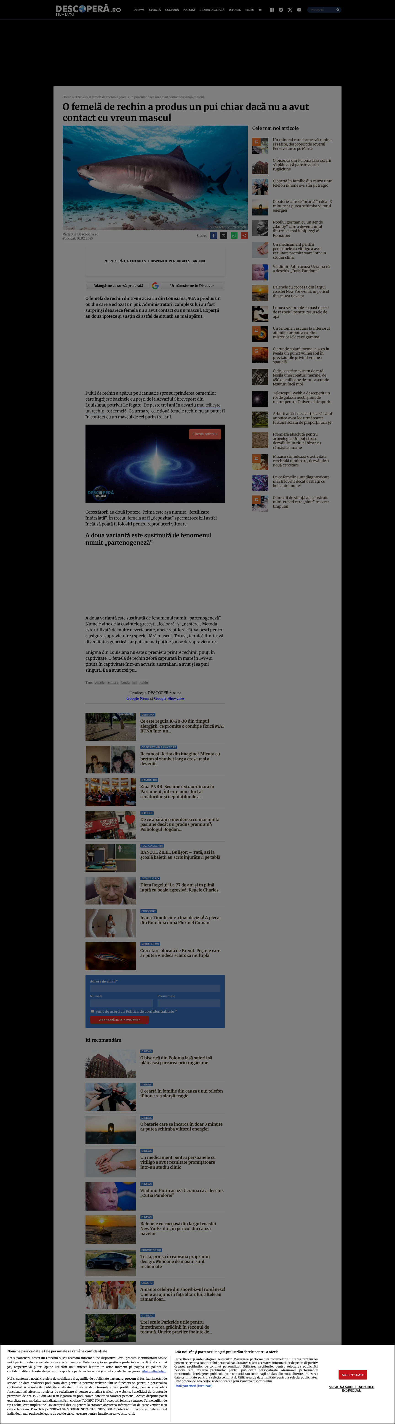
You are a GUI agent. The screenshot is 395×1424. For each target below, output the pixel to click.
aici (60, 1400)
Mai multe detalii (154, 1371)
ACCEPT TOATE (353, 1374)
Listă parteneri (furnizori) (193, 1386)
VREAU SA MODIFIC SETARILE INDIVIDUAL (351, 1388)
